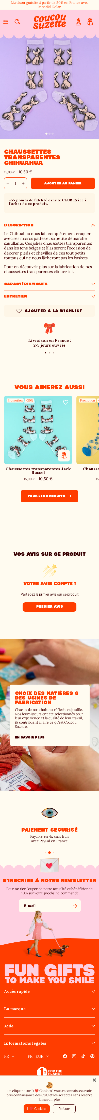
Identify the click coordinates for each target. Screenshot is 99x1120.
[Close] (94, 1080)
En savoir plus (49, 1099)
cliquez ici (63, 271)
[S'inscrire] (74, 905)
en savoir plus (29, 737)
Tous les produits (46, 496)
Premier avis (49, 606)
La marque (15, 1008)
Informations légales (25, 1043)
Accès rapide (17, 991)
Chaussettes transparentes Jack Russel (38, 470)
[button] (6, 22)
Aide (8, 1026)
